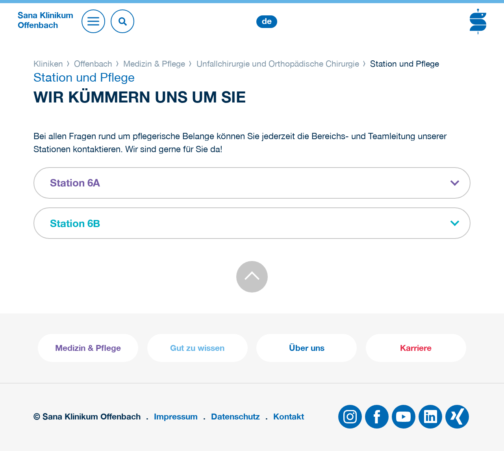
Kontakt (288, 416)
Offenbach (93, 63)
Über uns (306, 348)
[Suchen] (122, 21)
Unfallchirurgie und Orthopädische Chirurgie (277, 63)
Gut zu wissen (197, 348)
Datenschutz (235, 416)
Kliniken (49, 63)
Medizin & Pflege (154, 63)
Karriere (416, 348)
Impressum (176, 416)
